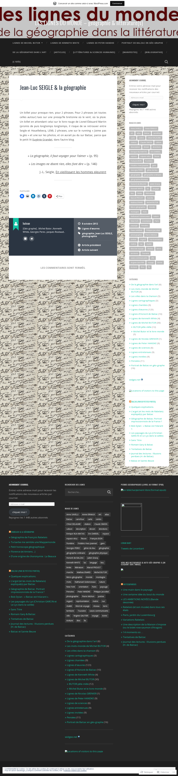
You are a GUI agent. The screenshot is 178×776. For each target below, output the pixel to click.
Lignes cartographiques (143, 300)
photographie (89, 236)
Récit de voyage (137, 248)
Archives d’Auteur (25, 238)
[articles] (60, 52)
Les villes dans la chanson (144, 296)
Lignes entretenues (141, 352)
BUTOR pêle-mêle (142, 327)
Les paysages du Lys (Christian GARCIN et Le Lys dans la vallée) (147, 434)
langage (156, 188)
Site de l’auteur (31, 238)
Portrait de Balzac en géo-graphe (142, 43)
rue (141, 244)
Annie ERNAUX (151, 128)
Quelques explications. (142, 407)
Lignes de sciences (140, 347)
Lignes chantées (139, 305)
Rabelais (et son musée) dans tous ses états (144, 608)
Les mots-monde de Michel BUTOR (145, 290)
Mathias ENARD (137, 202)
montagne (135, 212)
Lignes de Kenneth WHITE (64, 43)
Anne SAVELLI (136, 128)
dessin (146, 147)
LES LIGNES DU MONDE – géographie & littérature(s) (89, 23)
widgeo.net (134, 379)
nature (156, 216)
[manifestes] (130, 52)
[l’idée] (17, 61)
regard (143, 239)
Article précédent (91, 245)
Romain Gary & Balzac (142, 444)
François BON (136, 161)
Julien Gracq (155, 184)
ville (152, 258)
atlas (139, 133)
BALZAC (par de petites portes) (144, 401)
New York (134, 221)
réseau (150, 248)
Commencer (117, 3)
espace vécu (145, 156)
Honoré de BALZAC (138, 184)
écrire (159, 262)
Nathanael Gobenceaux (140, 216)
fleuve (156, 156)
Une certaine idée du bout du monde (143, 594)
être (142, 267)
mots (145, 212)
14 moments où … (133, 632)
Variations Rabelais (133, 619)
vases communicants (139, 258)
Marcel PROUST (137, 198)
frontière (149, 161)
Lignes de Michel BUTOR (26, 43)
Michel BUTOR (152, 202)
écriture (134, 267)
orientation (146, 221)
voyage (151, 262)
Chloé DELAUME (154, 138)
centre (141, 138)
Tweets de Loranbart (132, 548)
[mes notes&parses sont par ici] (122, 570)
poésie (133, 239)
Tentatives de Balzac (141, 449)
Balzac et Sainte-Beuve (142, 460)
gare (154, 165)
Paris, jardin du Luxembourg (139, 615)
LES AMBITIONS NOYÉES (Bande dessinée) (140, 601)
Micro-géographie (138, 207)
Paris (157, 221)
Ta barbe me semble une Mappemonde (33, 542)
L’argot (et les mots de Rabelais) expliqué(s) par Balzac (147, 413)
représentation (155, 239)
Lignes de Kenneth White (144, 318)
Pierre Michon (151, 235)
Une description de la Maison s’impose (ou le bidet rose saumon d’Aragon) (144, 626)
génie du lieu (152, 170)
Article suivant (90, 250)
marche (150, 198)
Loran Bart (126, 543)
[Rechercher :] (89, 492)
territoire (134, 253)
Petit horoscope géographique (27, 546)
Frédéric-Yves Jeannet (139, 165)
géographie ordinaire (152, 175)
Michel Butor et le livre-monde (148, 331)
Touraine (145, 253)
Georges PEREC (137, 170)
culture (158, 142)
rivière (133, 244)
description (135, 147)
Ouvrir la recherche (166, 61)
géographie (88, 233)
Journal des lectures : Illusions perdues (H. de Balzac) (146, 455)
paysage (134, 225)
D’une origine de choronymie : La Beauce (33, 556)
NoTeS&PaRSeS (129, 584)
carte (133, 138)
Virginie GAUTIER (137, 262)
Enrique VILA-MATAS (139, 152)
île (149, 267)
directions (157, 147)
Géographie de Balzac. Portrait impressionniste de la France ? (146, 420)
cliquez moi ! (138, 104)
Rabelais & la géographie (22, 531)
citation (134, 142)
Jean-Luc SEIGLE (103, 233)
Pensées (144, 225)
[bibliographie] (154, 52)
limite (139, 193)
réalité (149, 244)
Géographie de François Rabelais (29, 537)
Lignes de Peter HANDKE (100, 43)
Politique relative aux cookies (75, 770)
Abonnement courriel (137, 80)
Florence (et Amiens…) (23, 551)
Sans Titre (136, 440)
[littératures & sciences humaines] (94, 52)
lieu (132, 193)
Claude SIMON (146, 142)
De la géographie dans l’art (29, 52)
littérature (150, 193)
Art (132, 133)
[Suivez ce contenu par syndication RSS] (130, 401)
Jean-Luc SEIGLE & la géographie (53, 87)
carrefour (157, 133)
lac (148, 188)
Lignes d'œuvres (91, 228)
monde (152, 207)
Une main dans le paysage (138, 589)
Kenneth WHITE (137, 188)
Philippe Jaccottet (153, 230)
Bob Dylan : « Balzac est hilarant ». (147, 427)
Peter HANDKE (136, 230)
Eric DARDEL (155, 152)
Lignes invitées (138, 356)
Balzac (146, 133)
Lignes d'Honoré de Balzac (144, 314)
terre (159, 248)
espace (134, 156)
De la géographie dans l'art (144, 284)
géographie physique (139, 179)
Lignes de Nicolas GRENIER (144, 338)
